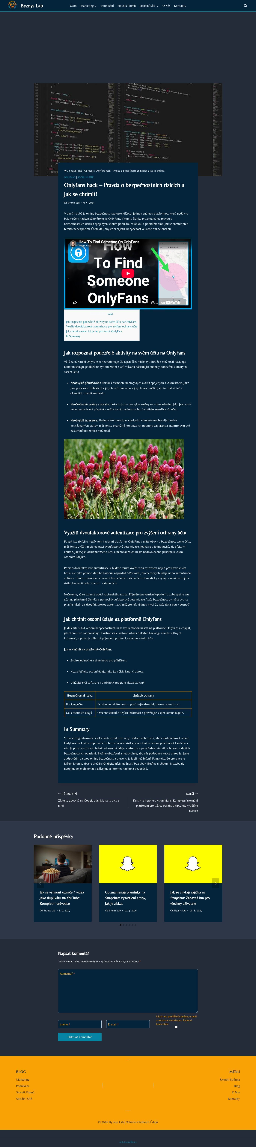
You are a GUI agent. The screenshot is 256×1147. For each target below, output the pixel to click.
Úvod (73, 6)
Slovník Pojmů (127, 6)
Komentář (67, 973)
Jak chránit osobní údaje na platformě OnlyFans (94, 331)
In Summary (73, 336)
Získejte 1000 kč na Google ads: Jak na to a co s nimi (88, 799)
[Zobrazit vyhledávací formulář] (245, 5)
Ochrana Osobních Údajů (142, 1122)
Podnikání (107, 6)
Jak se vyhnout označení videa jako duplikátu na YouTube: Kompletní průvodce (62, 897)
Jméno (65, 1024)
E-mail (113, 1024)
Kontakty (180, 6)
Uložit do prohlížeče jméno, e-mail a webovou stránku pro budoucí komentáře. (176, 1020)
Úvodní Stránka (230, 1079)
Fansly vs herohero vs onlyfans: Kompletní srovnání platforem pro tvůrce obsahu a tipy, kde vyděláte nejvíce (165, 802)
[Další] (215, 883)
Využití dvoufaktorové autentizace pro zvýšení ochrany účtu (102, 326)
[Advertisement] (128, 40)
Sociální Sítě (86, 177)
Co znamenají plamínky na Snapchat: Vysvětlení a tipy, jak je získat (125, 897)
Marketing (22, 1079)
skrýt (110, 313)
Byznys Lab (74, 202)
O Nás (166, 6)
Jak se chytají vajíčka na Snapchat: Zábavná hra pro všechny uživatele (190, 897)
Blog (237, 1086)
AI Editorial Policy (128, 1142)
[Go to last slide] (40, 883)
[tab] (120, 925)
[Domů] (65, 170)
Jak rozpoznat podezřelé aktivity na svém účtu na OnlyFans (101, 322)
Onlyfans (70, 177)
